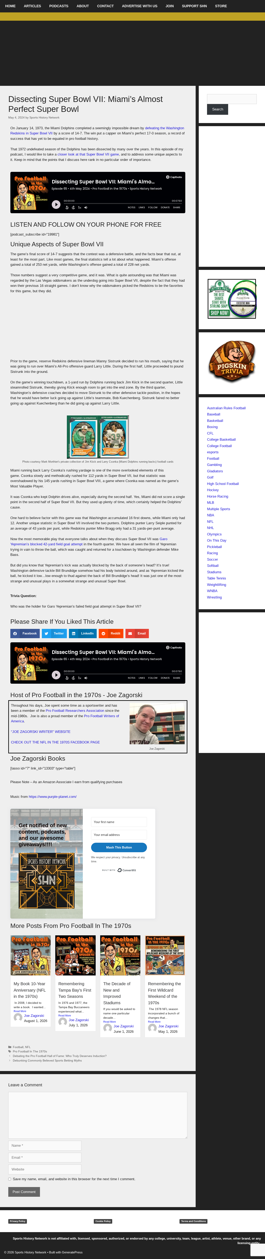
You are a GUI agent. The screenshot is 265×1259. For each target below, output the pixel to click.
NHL (210, 528)
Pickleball (214, 547)
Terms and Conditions (193, 1221)
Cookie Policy (103, 1221)
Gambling (214, 465)
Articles (32, 6)
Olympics (214, 534)
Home (10, 6)
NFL (28, 1047)
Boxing (212, 427)
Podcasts (58, 6)
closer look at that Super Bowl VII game (88, 154)
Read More (20, 1011)
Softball (213, 566)
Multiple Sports (218, 509)
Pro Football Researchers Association (75, 711)
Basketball (215, 421)
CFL (210, 433)
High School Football (223, 484)
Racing (212, 553)
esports (213, 452)
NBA (210, 515)
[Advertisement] (132, 52)
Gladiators (215, 471)
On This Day (216, 540)
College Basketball (221, 440)
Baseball (213, 414)
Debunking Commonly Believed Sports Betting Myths (47, 1060)
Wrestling (214, 597)
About (83, 6)
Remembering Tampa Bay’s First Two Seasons (74, 990)
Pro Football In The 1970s (30, 1051)
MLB (210, 503)
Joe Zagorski (34, 1016)
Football (18, 1047)
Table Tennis (216, 578)
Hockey (213, 490)
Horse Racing (217, 496)
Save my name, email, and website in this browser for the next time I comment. (74, 1179)
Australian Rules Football (226, 408)
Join (170, 6)
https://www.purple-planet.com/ (53, 797)
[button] (25, 633)
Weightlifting (216, 585)
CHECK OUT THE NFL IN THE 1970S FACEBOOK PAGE (55, 742)
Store (221, 6)
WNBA (212, 591)
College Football (219, 446)
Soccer (212, 559)
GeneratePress (72, 1252)
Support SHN (194, 6)
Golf (210, 477)
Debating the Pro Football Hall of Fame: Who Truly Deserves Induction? (60, 1056)
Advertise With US (139, 6)
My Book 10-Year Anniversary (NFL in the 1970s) (30, 990)
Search (217, 109)
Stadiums (214, 572)
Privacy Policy (17, 1221)
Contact (105, 6)
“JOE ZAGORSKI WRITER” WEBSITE (40, 732)
